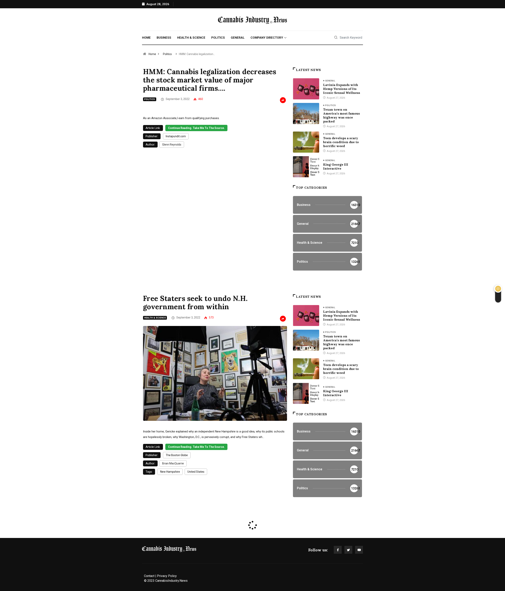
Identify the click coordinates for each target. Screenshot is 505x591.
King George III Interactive (335, 166)
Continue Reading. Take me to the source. (196, 128)
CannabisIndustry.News (171, 581)
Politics (218, 37)
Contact (149, 576)
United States (195, 471)
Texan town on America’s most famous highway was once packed (341, 115)
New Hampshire (170, 471)
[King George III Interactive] (306, 166)
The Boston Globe (177, 455)
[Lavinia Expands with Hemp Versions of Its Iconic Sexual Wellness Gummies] (306, 88)
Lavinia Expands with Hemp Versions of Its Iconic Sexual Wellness (341, 89)
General (238, 37)
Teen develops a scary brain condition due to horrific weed (341, 142)
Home (146, 37)
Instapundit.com (176, 136)
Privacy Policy (167, 576)
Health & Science (191, 37)
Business (164, 37)
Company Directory (267, 37)
